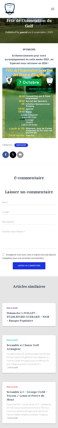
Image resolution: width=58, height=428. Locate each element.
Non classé (21, 145)
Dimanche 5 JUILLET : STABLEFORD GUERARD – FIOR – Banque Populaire (28, 316)
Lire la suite (12, 367)
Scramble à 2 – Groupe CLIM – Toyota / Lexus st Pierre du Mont (27, 395)
